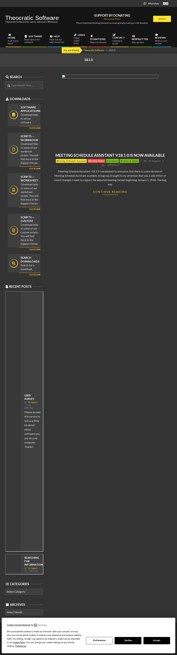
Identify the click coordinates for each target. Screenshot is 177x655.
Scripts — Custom (27, 219)
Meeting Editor (96, 160)
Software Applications (30, 108)
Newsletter (112, 160)
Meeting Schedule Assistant (71, 160)
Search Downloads (30, 259)
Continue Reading (110, 191)
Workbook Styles (129, 160)
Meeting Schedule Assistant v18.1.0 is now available (110, 155)
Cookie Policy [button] (19, 642)
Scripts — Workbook (29, 137)
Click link (34, 128)
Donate (162, 19)
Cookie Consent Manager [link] (19, 625)
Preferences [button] (20, 646)
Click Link (34, 168)
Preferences (99, 640)
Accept (156, 640)
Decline (128, 640)
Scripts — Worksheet (29, 178)
